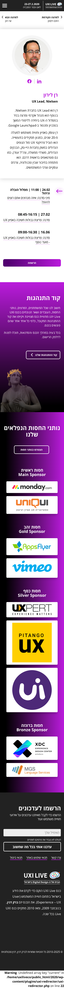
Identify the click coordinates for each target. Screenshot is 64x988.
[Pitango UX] (32, 643)
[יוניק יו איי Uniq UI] (32, 505)
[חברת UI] (32, 690)
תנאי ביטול (16, 858)
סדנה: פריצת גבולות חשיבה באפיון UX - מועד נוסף (26, 240)
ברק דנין (12, 902)
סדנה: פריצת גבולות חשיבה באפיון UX (26, 220)
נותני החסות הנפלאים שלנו (32, 431)
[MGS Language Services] (32, 770)
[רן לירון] (32, 55)
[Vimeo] (32, 568)
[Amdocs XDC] (32, 748)
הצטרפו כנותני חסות (32, 449)
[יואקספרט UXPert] (32, 609)
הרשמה (32, 263)
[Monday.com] (32, 487)
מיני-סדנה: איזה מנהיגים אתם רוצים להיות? (28, 200)
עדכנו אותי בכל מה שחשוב (32, 846)
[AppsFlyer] (32, 547)
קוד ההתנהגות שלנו (46, 355)
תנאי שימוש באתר (36, 858)
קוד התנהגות (43, 298)
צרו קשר (56, 858)
